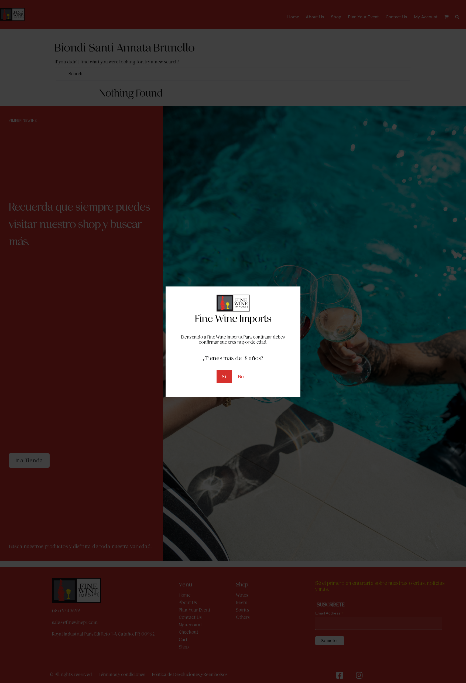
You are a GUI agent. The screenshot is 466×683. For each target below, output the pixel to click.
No (241, 376)
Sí (224, 376)
